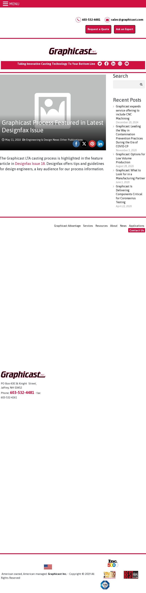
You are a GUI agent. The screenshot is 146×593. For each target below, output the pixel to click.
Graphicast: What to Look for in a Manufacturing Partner (130, 174)
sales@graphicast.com (127, 19)
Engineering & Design (39, 139)
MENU (14, 4)
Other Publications (71, 139)
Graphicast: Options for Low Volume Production (130, 158)
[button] (6, 4)
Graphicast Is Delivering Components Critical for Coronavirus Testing (129, 194)
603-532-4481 (91, 19)
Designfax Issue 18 (30, 164)
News (56, 139)
